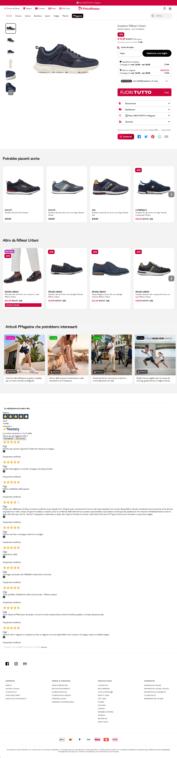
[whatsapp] (159, 136)
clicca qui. (44, 647)
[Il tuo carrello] (170, 9)
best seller (9, 251)
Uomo (151, 130)
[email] (166, 136)
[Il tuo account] (164, 8)
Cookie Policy (150, 695)
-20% (138, 170)
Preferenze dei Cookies (153, 699)
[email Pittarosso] (25, 663)
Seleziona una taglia (157, 53)
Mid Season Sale (159, 130)
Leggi (166, 92)
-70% (121, 34)
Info (141, 42)
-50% (8, 256)
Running (140, 338)
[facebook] (139, 136)
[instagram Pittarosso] (16, 663)
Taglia (122, 53)
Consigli (53, 338)
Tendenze (10, 338)
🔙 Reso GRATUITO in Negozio (41, 3)
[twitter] (146, 136)
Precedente (8, 439)
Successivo (20, 439)
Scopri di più (166, 130)
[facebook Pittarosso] (7, 663)
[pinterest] (152, 136)
